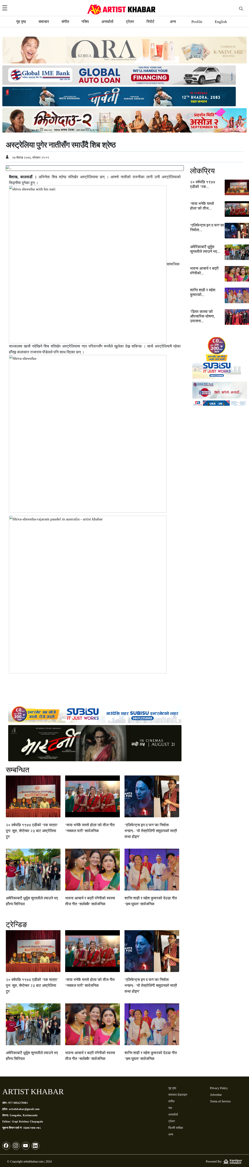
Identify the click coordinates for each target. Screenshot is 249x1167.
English (221, 21)
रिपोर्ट (150, 21)
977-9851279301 (18, 1102)
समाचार (44, 21)
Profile (196, 21)
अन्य (173, 21)
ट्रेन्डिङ (16, 924)
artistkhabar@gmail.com (24, 1109)
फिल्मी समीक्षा (175, 1127)
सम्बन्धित (17, 770)
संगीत (65, 21)
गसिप (85, 21)
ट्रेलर (130, 21)
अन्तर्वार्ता (107, 21)
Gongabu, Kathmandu (24, 1115)
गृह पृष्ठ (21, 21)
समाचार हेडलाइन (177, 1094)
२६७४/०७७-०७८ (32, 1127)
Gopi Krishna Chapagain (27, 1121)
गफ (170, 1108)
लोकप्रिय (202, 171)
